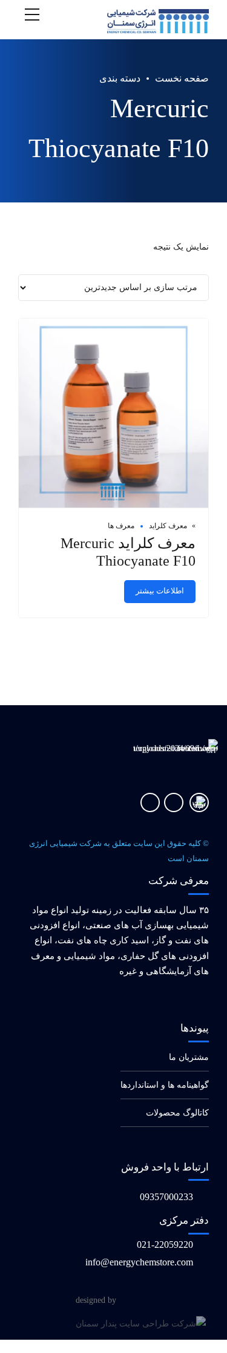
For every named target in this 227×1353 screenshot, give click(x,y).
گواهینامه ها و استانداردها (164, 1085)
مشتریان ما (189, 1057)
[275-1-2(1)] (199, 802)
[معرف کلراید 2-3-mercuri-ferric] (113, 413)
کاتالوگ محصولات (177, 1112)
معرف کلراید (168, 526)
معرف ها (121, 526)
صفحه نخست (182, 78)
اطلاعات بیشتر (160, 591)
